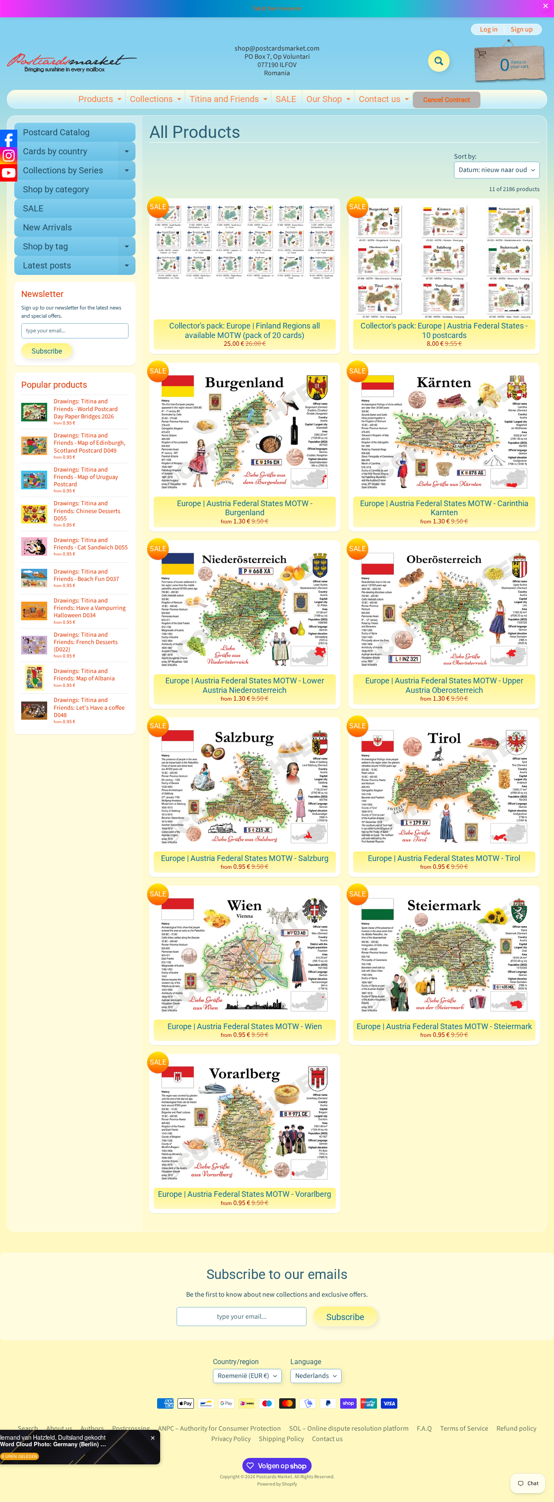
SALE (286, 99)
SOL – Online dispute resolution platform (349, 1428)
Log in (489, 29)
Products (101, 101)
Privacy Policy (231, 1439)
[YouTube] (8, 173)
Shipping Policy (281, 1439)
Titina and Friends (230, 101)
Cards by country (79, 153)
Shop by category (56, 189)
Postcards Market (274, 1476)
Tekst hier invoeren (277, 8)
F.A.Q (424, 1428)
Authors (92, 1428)
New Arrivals (47, 227)
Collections (157, 101)
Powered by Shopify (277, 1484)
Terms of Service (464, 1428)
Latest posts (79, 267)
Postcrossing (131, 1428)
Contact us (385, 101)
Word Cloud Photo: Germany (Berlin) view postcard (104, 1444)
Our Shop (329, 101)
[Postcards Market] (72, 61)
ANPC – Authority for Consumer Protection (219, 1428)
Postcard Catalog (56, 132)
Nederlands (312, 1376)
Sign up (522, 29)
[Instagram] (8, 155)
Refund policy (516, 1428)
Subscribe (47, 351)
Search (28, 1428)
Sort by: (465, 156)
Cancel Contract (446, 100)
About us (59, 1428)
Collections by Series (79, 172)
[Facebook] (8, 138)
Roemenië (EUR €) (243, 1376)
